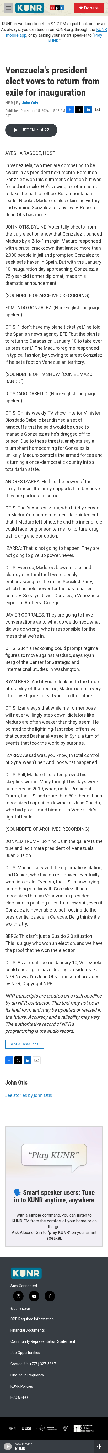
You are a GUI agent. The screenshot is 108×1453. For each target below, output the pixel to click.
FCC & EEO (19, 1398)
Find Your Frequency (27, 1375)
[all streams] (101, 1446)
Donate (91, 7)
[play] (8, 1446)
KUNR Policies (21, 1386)
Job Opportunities (25, 1353)
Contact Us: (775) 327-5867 (33, 1364)
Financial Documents (27, 1330)
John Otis (30, 103)
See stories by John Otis (28, 1095)
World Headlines (25, 1044)
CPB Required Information (32, 1319)
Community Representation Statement (42, 1342)
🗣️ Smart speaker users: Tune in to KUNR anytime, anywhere (54, 1196)
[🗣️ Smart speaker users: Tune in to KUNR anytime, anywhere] (54, 1154)
